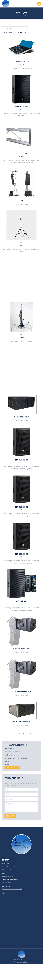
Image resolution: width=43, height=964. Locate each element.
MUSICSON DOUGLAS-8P (21, 721)
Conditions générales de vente (12, 889)
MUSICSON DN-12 (21, 507)
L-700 (21, 201)
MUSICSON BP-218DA (21, 417)
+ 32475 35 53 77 (11, 866)
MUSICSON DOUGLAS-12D (21, 648)
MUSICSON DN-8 (21, 601)
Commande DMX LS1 (21, 61)
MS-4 (21, 290)
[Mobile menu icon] (39, 4)
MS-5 (21, 334)
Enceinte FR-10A (21, 106)
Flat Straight (21, 153)
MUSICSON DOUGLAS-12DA (21, 691)
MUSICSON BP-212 (21, 384)
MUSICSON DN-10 (21, 460)
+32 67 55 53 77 (10, 870)
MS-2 (21, 243)
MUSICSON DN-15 (21, 554)
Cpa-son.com (6, 882)
